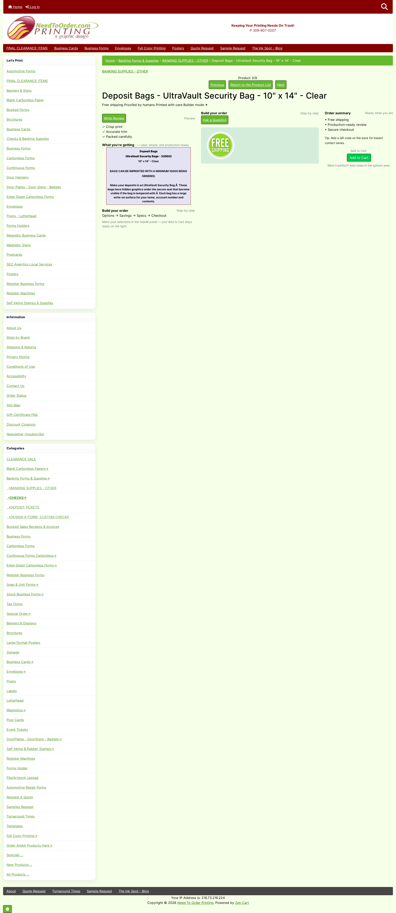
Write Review (114, 118)
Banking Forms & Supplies (138, 60)
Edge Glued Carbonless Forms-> (32, 565)
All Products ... (18, 874)
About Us (14, 328)
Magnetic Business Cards (26, 235)
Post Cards (15, 720)
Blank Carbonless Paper (25, 100)
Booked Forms (18, 110)
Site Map (13, 405)
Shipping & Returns (21, 347)
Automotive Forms (21, 71)
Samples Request (20, 807)
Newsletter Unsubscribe (25, 434)
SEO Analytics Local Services (29, 264)
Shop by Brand (18, 337)
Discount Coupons (21, 424)
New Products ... (19, 865)
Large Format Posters (23, 642)
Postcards (14, 254)
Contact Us (15, 386)
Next (281, 85)
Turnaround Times (21, 816)
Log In (34, 7)
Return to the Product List (250, 85)
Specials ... (15, 855)
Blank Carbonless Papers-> (27, 469)
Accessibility (16, 376)
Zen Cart (242, 903)
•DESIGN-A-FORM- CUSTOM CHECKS (38, 517)
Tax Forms (15, 604)
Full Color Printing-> (22, 836)
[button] (384, 7)
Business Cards (66, 48)
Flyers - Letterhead (21, 216)
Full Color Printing (152, 48)
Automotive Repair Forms (26, 787)
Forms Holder (17, 768)
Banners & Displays (21, 623)
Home (17, 7)
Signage (13, 652)
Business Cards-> (20, 662)
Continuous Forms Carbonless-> (32, 556)
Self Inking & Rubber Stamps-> (30, 749)
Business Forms (96, 48)
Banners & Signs (19, 90)
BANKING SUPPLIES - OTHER (185, 60)
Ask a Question (214, 120)
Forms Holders (18, 226)
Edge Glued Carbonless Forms (30, 197)
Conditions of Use (21, 366)
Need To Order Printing (195, 903)
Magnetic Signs (19, 245)
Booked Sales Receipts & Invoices (33, 527)
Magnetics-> (16, 710)
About (11, 891)
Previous (217, 85)
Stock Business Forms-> (25, 594)
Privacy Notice (18, 357)
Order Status (16, 395)
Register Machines (21, 293)
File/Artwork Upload (22, 778)
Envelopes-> (16, 671)
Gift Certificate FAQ (22, 415)
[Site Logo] (68, 28)
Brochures (14, 119)
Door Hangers (17, 177)
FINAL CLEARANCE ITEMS (27, 48)
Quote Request (202, 48)
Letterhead (15, 700)
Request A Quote (20, 797)
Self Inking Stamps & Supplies (30, 303)
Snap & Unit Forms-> (23, 584)
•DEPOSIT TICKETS (23, 507)
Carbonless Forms (21, 158)
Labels (12, 691)
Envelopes (123, 48)
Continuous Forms (21, 168)
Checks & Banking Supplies (28, 139)
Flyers (11, 681)
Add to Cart (359, 158)
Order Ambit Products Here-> (29, 845)
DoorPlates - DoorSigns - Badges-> (34, 739)
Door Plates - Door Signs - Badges (34, 187)
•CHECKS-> (17, 498)
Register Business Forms (25, 284)
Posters (178, 48)
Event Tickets (17, 729)
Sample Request (232, 48)
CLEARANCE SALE (21, 459)
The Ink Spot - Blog (267, 48)
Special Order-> (19, 614)
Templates (15, 826)
